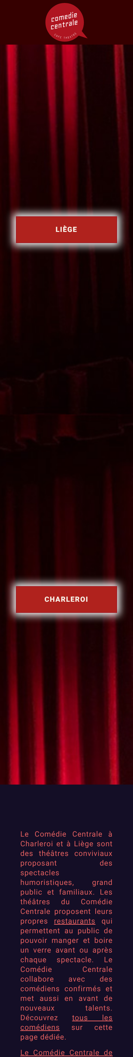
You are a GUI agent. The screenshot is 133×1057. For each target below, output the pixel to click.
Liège (67, 229)
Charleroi (67, 599)
